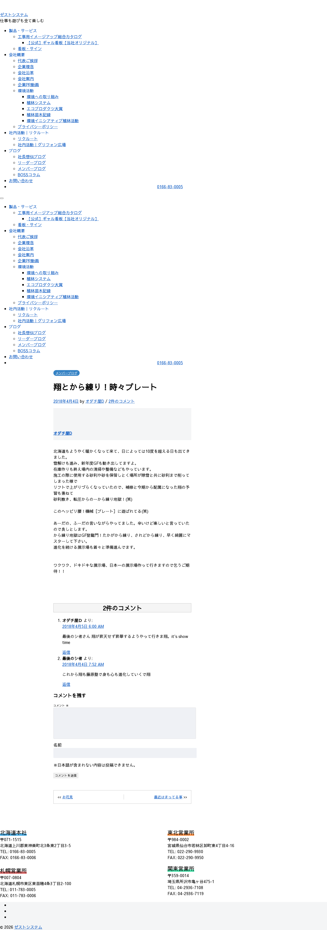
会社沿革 (26, 72)
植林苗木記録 (39, 114)
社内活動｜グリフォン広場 (42, 144)
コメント (61, 705)
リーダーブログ (32, 162)
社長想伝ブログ (32, 156)
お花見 (67, 796)
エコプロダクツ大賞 (45, 108)
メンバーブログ (32, 168)
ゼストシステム (14, 14)
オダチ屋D (94, 401)
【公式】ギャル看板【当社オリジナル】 (63, 42)
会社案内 (26, 78)
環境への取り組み (43, 96)
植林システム (39, 102)
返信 (66, 652)
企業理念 (26, 66)
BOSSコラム (29, 174)
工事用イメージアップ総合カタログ (50, 36)
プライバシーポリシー (38, 126)
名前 (57, 745)
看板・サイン (30, 48)
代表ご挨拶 (28, 60)
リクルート (28, 138)
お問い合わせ (21, 180)
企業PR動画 (28, 84)
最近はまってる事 (168, 796)
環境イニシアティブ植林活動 (53, 120)
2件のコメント (122, 401)
